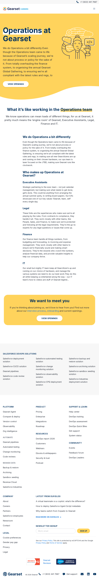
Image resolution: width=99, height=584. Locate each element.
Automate (8, 437)
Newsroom (8, 520)
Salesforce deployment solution (13, 360)
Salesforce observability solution (47, 375)
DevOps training (76, 416)
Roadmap (40, 426)
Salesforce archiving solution (82, 366)
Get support (74, 431)
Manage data (9, 463)
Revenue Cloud (10, 482)
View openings (16, 84)
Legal (6, 533)
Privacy (6, 547)
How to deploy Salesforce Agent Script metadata (58, 506)
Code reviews (9, 456)
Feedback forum (76, 453)
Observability (9, 426)
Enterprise (40, 416)
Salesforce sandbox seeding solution (82, 372)
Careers (6, 506)
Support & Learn (78, 407)
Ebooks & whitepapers (46, 453)
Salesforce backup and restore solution (79, 360)
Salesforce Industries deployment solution (78, 380)
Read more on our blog (47, 517)
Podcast (39, 463)
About (5, 501)
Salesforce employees (13, 516)
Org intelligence (10, 431)
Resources (42, 433)
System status (75, 435)
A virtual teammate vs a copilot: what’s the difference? (60, 501)
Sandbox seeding (11, 477)
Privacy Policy (47, 541)
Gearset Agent (9, 412)
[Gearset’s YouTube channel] (94, 574)
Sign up (83, 531)
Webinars (40, 448)
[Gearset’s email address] (82, 574)
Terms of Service (56, 543)
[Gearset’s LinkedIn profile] (88, 574)
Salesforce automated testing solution (49, 360)
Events (72, 448)
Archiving (7, 472)
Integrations (41, 421)
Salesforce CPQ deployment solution (49, 383)
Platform (8, 407)
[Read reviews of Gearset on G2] (33, 561)
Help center (74, 412)
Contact (6, 525)
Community (75, 443)
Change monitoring (11, 452)
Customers (41, 443)
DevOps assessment (78, 421)
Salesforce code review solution (13, 377)
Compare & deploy (11, 416)
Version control (10, 421)
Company (8, 496)
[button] (94, 9)
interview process (36, 311)
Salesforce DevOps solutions (19, 354)
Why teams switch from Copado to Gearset (55, 511)
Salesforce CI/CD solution (14, 366)
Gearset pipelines (11, 371)
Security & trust (43, 458)
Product (41, 407)
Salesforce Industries (12, 487)
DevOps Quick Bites (78, 426)
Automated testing (11, 447)
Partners (6, 511)
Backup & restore (10, 467)
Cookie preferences (12, 537)
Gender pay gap (10, 542)
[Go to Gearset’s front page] (12, 574)
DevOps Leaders (76, 457)
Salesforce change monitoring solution (44, 367)
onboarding (53, 311)
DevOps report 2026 (45, 438)
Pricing (39, 412)
